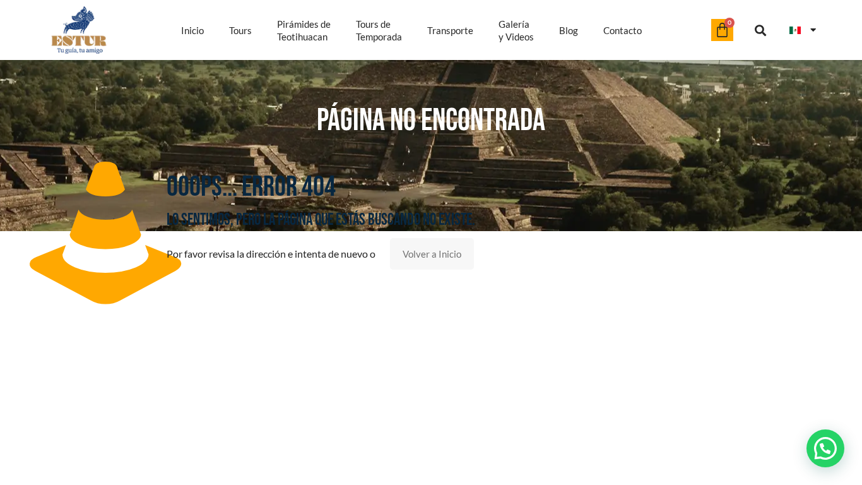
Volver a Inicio (432, 254)
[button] (760, 30)
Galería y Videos (516, 30)
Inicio (192, 30)
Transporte (450, 30)
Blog (568, 30)
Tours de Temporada (379, 30)
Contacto (622, 30)
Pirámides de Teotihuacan (304, 30)
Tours (240, 30)
